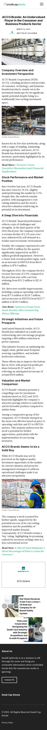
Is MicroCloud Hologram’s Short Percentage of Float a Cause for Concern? (23, 551)
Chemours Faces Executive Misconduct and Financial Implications (22, 168)
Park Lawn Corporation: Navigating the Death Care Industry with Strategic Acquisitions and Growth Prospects (17, 629)
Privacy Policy (7, 722)
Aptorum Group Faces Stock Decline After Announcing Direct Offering (21, 310)
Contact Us (9, 680)
